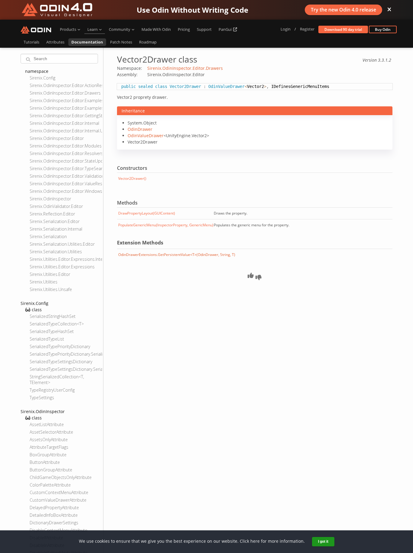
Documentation (87, 42)
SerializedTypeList (47, 339)
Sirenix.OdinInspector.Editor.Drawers (65, 93)
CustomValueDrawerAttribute (58, 500)
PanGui (226, 29)
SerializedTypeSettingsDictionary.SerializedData (66, 369)
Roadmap (148, 42)
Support (204, 29)
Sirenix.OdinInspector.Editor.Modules (66, 146)
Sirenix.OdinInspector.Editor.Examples (66, 108)
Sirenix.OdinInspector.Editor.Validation (66, 176)
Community (119, 29)
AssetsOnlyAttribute (49, 439)
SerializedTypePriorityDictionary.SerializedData (66, 354)
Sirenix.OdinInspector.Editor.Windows (66, 191)
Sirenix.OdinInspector (50, 199)
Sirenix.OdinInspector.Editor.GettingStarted (66, 115)
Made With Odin (156, 29)
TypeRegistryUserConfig (52, 390)
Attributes (55, 42)
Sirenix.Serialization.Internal (56, 229)
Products (68, 29)
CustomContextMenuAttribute (59, 492)
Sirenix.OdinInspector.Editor (57, 138)
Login (286, 29)
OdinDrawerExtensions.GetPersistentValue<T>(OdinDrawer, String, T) (176, 254)
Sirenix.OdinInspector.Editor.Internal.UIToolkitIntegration (66, 131)
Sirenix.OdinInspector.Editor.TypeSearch (66, 168)
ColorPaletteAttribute (50, 485)
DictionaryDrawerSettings (54, 523)
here (255, 541)
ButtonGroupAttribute (51, 470)
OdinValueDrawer (146, 135)
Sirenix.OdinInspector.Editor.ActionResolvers (66, 85)
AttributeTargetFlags (49, 447)
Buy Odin (383, 29)
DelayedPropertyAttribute (54, 507)
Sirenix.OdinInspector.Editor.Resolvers (66, 153)
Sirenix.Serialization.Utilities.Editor (62, 244)
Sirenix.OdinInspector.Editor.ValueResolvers (66, 183)
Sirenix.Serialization (48, 236)
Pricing (184, 29)
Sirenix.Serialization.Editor (55, 221)
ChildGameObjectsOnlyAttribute (61, 477)
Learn (92, 29)
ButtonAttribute (45, 462)
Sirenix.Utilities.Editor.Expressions (62, 267)
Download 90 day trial (343, 29)
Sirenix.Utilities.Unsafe (51, 289)
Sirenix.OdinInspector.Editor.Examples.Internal (66, 100)
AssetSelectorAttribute (51, 432)
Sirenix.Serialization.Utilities (56, 251)
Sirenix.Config (42, 78)
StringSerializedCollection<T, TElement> (57, 379)
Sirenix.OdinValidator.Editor (56, 206)
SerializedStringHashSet (53, 316)
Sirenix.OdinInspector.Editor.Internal (64, 123)
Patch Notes (121, 42)
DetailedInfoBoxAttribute (54, 515)
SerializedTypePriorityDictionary (60, 346)
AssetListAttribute (47, 424)
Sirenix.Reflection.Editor (52, 214)
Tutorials (31, 42)
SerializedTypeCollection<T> (57, 324)
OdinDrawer (140, 129)
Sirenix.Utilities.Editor (50, 274)
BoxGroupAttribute (48, 455)
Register (307, 29)
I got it (323, 541)
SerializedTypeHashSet (52, 331)
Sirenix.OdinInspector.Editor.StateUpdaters (66, 161)
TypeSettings (42, 397)
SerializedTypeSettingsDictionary (61, 361)
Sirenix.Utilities (43, 282)
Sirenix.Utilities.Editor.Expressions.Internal (66, 259)
